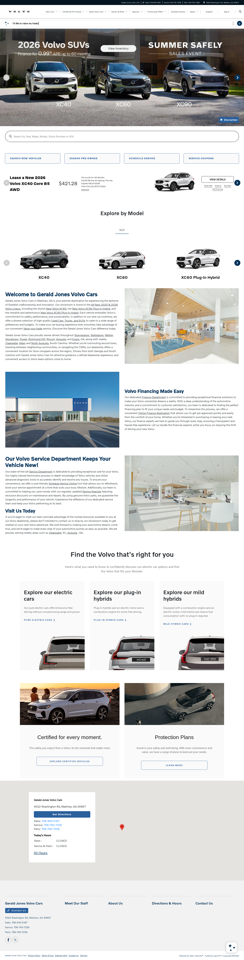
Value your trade (32, 328)
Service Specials (91, 491)
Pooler (23, 339)
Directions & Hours (167, 903)
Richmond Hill (36, 339)
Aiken (22, 343)
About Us (115, 903)
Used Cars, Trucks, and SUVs (68, 320)
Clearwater (11, 343)
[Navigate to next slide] (241, 77)
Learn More (174, 765)
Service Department (40, 471)
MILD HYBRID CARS (176, 624)
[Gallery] (122, 77)
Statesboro (97, 335)
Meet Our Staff (76, 903)
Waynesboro (81, 335)
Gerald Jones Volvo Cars (16, 955)
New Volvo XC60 (56, 308)
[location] (204, 2)
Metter (109, 335)
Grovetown (11, 339)
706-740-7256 (53, 824)
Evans (75, 339)
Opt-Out (83, 955)
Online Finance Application (154, 413)
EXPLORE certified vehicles (70, 761)
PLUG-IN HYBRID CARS (109, 620)
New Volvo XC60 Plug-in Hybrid (59, 312)
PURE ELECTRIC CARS (38, 620)
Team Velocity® (196, 956)
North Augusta (39, 343)
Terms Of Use (48, 955)
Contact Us (18, 910)
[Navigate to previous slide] (2, 77)
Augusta (61, 339)
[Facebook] (8, 939)
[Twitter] (15, 939)
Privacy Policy (34, 955)
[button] (122, 827)
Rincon (50, 339)
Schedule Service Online (63, 483)
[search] (240, 12)
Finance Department (154, 397)
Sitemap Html (61, 955)
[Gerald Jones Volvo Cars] (20, 11)
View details (218, 179)
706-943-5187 (51, 820)
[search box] (122, 136)
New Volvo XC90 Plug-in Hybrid (91, 308)
